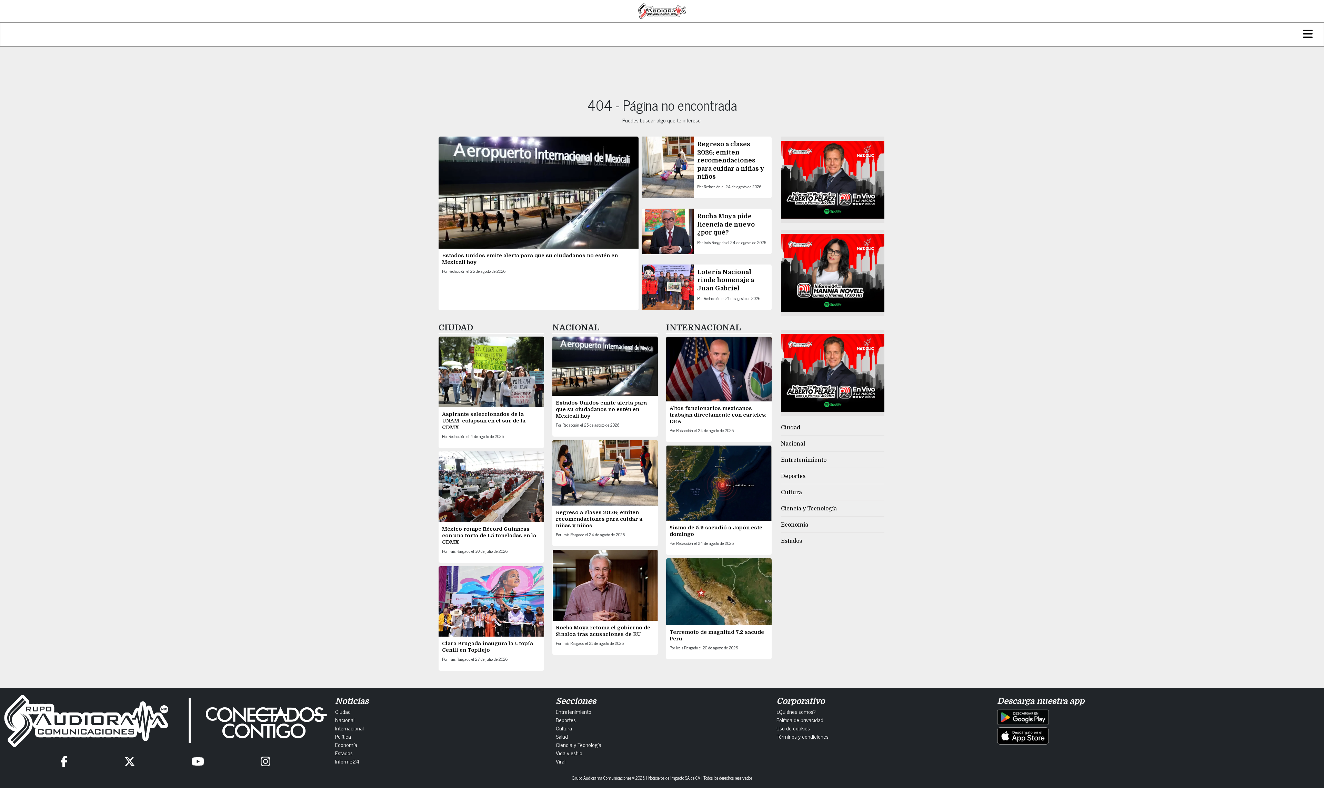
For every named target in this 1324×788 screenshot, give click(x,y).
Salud (562, 736)
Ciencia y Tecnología (809, 509)
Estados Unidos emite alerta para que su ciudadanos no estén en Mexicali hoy (601, 409)
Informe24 (347, 761)
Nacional (793, 444)
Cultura (791, 492)
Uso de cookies (793, 728)
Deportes (793, 476)
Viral (560, 761)
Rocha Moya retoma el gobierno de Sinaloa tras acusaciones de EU (603, 631)
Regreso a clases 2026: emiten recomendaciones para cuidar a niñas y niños (730, 160)
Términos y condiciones (802, 736)
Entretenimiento (803, 460)
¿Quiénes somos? (796, 711)
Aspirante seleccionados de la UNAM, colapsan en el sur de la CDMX (483, 420)
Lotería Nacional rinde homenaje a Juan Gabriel (725, 280)
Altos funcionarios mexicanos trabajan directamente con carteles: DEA (718, 415)
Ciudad (790, 428)
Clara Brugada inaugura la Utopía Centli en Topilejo (487, 646)
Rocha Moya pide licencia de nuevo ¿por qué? (726, 224)
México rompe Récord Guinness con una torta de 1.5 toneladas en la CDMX (489, 535)
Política (343, 736)
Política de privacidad (799, 719)
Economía (794, 525)
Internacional (349, 728)
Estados (791, 541)
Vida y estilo (569, 752)
